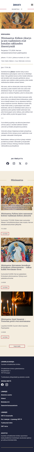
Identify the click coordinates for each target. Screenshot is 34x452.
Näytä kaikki (17, 346)
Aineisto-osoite (6, 395)
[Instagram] (14, 163)
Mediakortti (5, 402)
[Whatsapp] (26, 163)
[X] (20, 163)
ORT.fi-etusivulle (10, 416)
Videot (3, 398)
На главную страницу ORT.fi (14, 419)
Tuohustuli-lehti (10, 423)
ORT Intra (7, 426)
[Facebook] (8, 163)
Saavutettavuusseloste (9, 405)
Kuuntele (16, 9)
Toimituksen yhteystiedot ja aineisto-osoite (15, 377)
